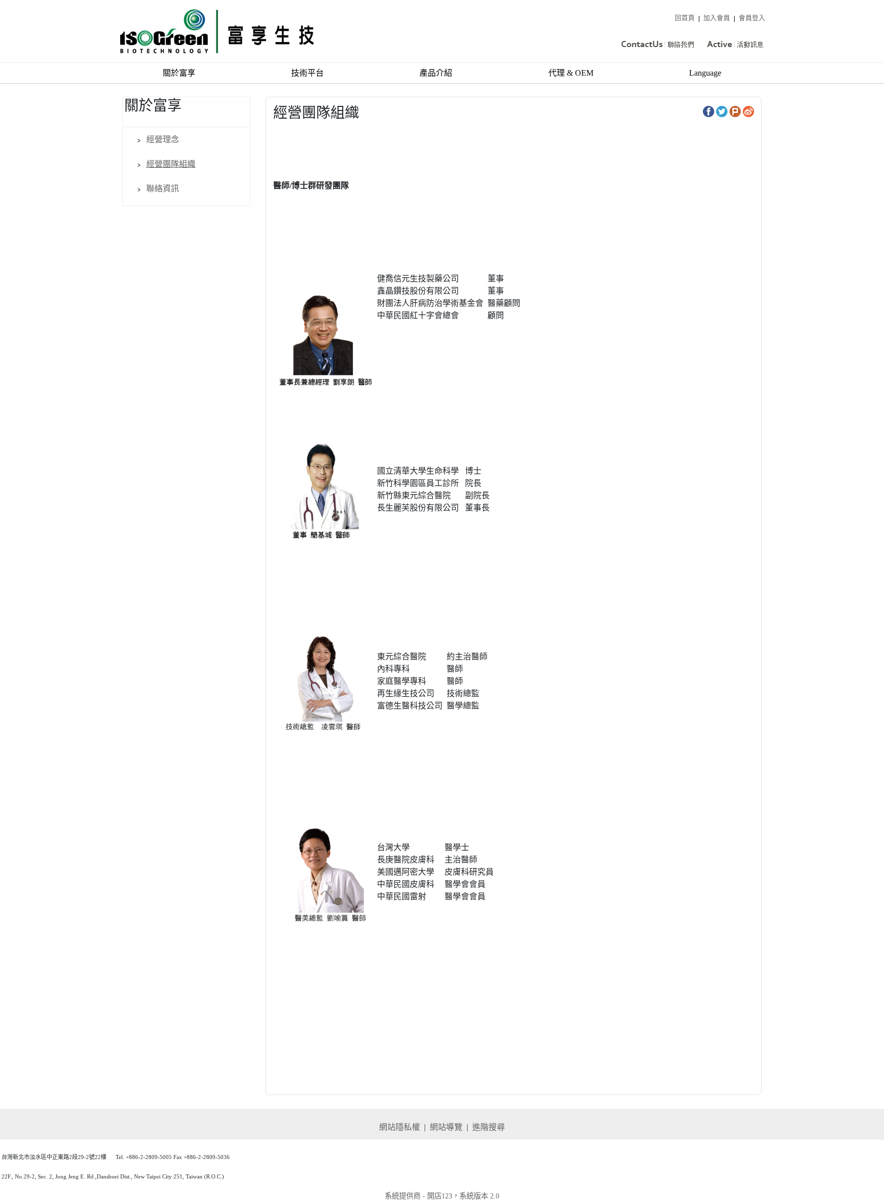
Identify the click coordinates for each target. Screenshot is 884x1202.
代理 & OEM (570, 73)
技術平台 (307, 73)
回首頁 (685, 17)
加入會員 (716, 17)
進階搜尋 (488, 1127)
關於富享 (179, 73)
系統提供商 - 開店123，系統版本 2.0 (442, 1196)
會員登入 (752, 17)
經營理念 (162, 139)
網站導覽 (446, 1127)
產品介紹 (435, 73)
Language (705, 73)
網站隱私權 (399, 1127)
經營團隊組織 (170, 164)
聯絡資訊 (162, 188)
